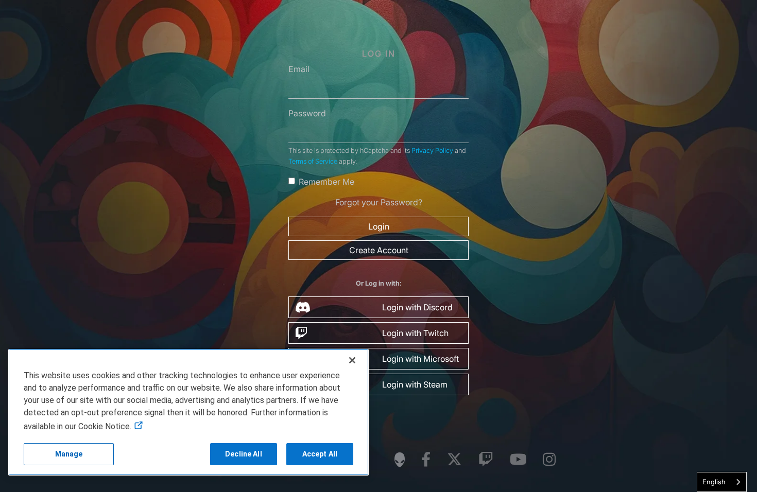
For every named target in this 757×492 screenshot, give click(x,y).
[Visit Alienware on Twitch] (486, 459)
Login (378, 226)
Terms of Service (312, 161)
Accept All (319, 454)
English (714, 482)
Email (298, 69)
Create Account (378, 250)
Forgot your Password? (378, 202)
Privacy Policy (432, 150)
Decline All (243, 454)
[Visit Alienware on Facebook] (426, 459)
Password (307, 113)
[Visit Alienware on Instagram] (549, 459)
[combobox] (722, 482)
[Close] (352, 360)
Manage (69, 454)
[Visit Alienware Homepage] (399, 459)
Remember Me (326, 182)
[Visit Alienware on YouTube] (518, 459)
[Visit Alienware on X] (454, 459)
